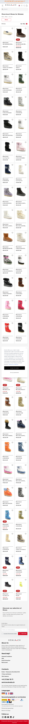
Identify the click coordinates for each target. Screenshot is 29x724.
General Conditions (13, 364)
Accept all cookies (14, 368)
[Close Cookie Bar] (26, 348)
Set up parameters (14, 372)
